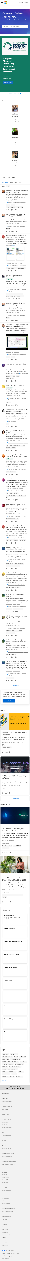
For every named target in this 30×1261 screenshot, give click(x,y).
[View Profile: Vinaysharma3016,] (3, 480)
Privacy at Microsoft (6, 1234)
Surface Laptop (5, 1098)
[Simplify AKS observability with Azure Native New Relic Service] (15, 815)
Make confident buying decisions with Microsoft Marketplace (17, 191)
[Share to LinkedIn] (7, 1088)
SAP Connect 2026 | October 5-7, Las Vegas (14, 777)
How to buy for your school (7, 1159)
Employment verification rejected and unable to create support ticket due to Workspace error (16, 641)
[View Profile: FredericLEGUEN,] (3, 527)
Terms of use (13, 1255)
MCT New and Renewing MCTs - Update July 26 (15, 276)
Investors (4, 1237)
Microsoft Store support (7, 1127)
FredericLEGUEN (10, 535)
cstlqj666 (8, 649)
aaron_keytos (9, 625)
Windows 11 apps (5, 1114)
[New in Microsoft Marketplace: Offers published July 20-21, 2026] (15, 864)
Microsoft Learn (5, 1206)
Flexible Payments (5, 1140)
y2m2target (9, 395)
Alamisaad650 (9, 557)
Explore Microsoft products (7, 1111)
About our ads (18, 1256)
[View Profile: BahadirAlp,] (3, 574)
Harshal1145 (9, 513)
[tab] (10, 94)
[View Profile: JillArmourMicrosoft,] (3, 410)
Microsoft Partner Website (11, 954)
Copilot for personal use (7, 1106)
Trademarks (20, 1255)
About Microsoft (5, 1229)
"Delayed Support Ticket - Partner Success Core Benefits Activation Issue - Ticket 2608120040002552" (17, 505)
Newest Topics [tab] (13, 182)
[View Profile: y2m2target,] (3, 386)
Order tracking (5, 1132)
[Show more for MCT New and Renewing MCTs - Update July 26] (23, 296)
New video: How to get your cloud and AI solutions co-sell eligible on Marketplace (17, 325)
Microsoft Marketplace (6, 1214)
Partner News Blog (9, 928)
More (19, 182)
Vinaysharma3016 (10, 488)
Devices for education (6, 1151)
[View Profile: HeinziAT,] (3, 365)
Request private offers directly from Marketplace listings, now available (16, 304)
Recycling (11, 1256)
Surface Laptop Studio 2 (7, 1101)
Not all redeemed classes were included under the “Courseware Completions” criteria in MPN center (16, 548)
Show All (4, 1080)
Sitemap (3, 1253)
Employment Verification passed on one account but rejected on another (16, 573)
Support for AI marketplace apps (8, 1208)
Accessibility (4, 1242)
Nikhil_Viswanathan (7, 889)
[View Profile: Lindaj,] (3, 191)
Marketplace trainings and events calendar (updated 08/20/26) (15, 215)
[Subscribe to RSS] (20, 1088)
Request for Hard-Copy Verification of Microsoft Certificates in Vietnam (16, 662)
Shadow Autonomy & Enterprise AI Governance (14, 733)
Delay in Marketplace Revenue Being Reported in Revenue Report (16, 617)
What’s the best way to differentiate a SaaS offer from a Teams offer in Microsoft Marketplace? (16, 236)
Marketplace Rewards (6, 1216)
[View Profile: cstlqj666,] (3, 641)
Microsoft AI (4, 1174)
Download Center (5, 1124)
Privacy (18, 1253)
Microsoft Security (5, 1177)
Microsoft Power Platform (7, 1185)
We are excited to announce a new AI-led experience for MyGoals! (17, 410)
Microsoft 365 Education (7, 1156)
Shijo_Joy (4, 840)
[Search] (17, 2)
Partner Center (8, 980)
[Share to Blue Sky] (18, 1088)
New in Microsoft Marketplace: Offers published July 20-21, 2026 (14, 879)
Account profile (5, 1122)
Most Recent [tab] (5, 182)
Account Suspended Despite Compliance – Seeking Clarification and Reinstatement (17, 479)
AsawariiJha (9, 440)
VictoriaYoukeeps (10, 263)
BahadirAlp (8, 582)
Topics (4, 7)
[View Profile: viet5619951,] (3, 662)
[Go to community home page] (5, 2)
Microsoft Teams (5, 1187)
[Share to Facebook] (9, 1088)
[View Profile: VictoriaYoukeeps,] (3, 237)
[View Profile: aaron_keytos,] (3, 617)
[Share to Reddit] (15, 1088)
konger (7, 287)
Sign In (26, 2)
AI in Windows (5, 1109)
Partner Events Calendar (11, 967)
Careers (3, 1226)
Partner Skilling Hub (10, 1019)
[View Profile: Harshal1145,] (3, 505)
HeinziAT (8, 373)
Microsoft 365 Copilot (6, 1190)
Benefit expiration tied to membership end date (17, 365)
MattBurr (8, 466)
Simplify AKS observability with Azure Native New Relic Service (13, 829)
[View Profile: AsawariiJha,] (3, 432)
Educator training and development (9, 1161)
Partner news (10, 840)
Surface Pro (4, 1096)
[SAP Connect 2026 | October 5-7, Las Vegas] (15, 765)
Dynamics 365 (5, 1179)
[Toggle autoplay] (21, 94)
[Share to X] (12, 1088)
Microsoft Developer (6, 1203)
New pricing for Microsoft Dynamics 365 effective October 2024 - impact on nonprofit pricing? (16, 455)
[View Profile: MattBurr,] (3, 456)
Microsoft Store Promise (7, 1138)
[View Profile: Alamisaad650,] (3, 548)
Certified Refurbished (6, 1135)
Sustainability (5, 1245)
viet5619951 (9, 671)
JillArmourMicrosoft (11, 419)
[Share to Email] (23, 1088)
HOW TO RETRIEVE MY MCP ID (15, 385)
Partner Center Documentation (12, 1006)
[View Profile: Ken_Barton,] (3, 595)
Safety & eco (4, 1256)
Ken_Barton (9, 604)
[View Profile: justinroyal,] (3, 215)
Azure (3, 1200)
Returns (3, 1130)
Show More (16, 685)
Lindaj (7, 200)
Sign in (9, 700)
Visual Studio (4, 1219)
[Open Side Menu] (2, 2)
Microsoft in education (6, 1148)
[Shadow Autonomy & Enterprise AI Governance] (15, 721)
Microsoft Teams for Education (8, 1153)
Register (21, 2)
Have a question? (9, 915)
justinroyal (8, 223)
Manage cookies (5, 1255)
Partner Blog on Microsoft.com (13, 941)
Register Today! (8, 82)
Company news (5, 1232)
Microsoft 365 (5, 1182)
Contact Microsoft (11, 1253)
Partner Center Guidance (11, 993)
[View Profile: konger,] (3, 276)
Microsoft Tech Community (7, 1211)
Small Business (5, 1193)
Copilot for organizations (7, 1104)
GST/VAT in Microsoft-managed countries (15, 595)
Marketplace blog (16, 889)
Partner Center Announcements (13, 1032)
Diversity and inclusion (6, 1240)
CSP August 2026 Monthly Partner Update (16, 431)
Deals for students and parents (8, 1164)
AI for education (5, 1166)
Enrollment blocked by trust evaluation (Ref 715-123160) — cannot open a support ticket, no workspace (17, 526)
